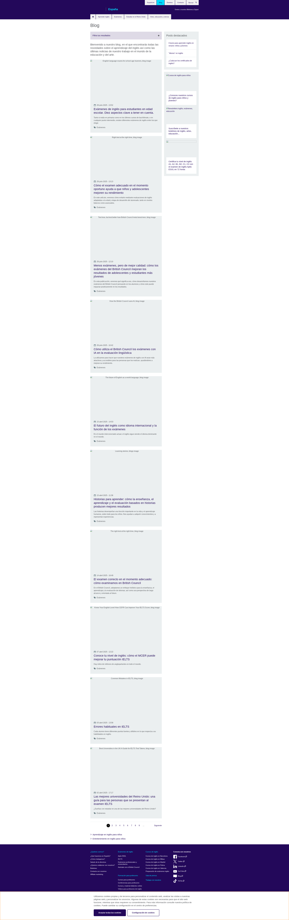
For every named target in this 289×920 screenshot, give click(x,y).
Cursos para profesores (126, 880)
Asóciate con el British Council (128, 867)
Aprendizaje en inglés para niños (107, 834)
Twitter (180, 861)
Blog (160, 2)
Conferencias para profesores (128, 883)
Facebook (181, 856)
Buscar (197, 3)
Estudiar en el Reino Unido (136, 17)
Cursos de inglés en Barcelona (157, 856)
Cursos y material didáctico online (130, 886)
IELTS (120, 859)
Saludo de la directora (98, 862)
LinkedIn (181, 866)
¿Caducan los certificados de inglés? (180, 62)
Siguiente (158, 825)
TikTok (180, 881)
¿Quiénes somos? (97, 852)
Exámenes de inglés (125, 852)
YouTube (181, 871)
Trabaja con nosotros (153, 880)
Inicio (93, 16)
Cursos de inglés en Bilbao (155, 859)
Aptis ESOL (122, 856)
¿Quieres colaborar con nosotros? (102, 865)
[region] (144, 905)
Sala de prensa (151, 875)
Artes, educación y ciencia (159, 17)
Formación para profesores (128, 875)
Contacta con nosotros (98, 871)
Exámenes (118, 17)
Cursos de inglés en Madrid (155, 862)
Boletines (93, 868)
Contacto (180, 2)
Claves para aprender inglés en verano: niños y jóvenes (181, 44)
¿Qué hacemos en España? (100, 856)
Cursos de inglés (152, 852)
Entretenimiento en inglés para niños (109, 839)
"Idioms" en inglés (176, 53)
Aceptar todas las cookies (109, 913)
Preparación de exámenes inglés (157, 871)
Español (150, 2)
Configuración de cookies (143, 913)
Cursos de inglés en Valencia (156, 868)
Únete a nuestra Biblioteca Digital (186, 9)
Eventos (170, 2)
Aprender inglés (103, 17)
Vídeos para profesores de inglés (130, 889)
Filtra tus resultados (106, 36)
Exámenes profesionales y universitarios (127, 863)
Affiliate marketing (96, 874)
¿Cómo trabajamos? (97, 859)
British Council (97, 9)
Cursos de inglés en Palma (155, 865)
